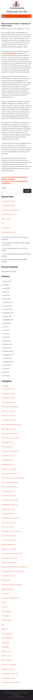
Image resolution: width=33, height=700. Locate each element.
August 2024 (7, 365)
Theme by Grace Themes (16, 697)
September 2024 (8, 362)
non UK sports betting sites (10, 407)
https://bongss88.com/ (9, 544)
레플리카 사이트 (6, 651)
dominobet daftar (7, 460)
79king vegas (6, 616)
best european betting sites (10, 433)
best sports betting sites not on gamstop (14, 567)
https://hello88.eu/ (7, 638)
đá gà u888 (5, 647)
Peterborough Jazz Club (16, 11)
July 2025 (6, 327)
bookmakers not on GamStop (11, 531)
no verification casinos (9, 420)
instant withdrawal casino (10, 500)
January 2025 (7, 348)
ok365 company (7, 620)
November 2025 (8, 313)
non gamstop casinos (8, 201)
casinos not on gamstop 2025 (11, 598)
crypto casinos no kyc (8, 522)
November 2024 (8, 355)
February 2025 (7, 344)
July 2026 (6, 285)
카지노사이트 (6, 642)
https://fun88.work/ (8, 589)
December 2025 (8, 309)
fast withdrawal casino (9, 232)
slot (3, 223)
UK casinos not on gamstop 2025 (12, 584)
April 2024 (6, 376)
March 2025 (7, 341)
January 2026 (7, 306)
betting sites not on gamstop (11, 210)
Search (4, 188)
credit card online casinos (10, 487)
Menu (3, 16)
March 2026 (7, 299)
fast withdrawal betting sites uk (12, 424)
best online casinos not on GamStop (13, 478)
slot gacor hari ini (7, 633)
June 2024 (6, 369)
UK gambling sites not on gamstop (12, 571)
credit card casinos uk (8, 416)
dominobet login (7, 447)
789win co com (6, 656)
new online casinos (7, 442)
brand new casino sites (9, 496)
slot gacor (5, 607)
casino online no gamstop (10, 482)
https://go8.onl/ (6, 611)
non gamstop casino (8, 389)
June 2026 (6, 288)
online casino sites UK (8, 411)
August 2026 (7, 281)
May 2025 (6, 334)
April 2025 (6, 337)
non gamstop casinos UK (9, 504)
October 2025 (7, 316)
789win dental (6, 580)
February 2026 (7, 302)
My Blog (5, 386)
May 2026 (6, 292)
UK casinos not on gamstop (10, 438)
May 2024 (6, 372)
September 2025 (8, 320)
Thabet (4, 602)
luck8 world (5, 593)
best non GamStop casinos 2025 (12, 553)
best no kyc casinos (8, 527)
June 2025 (6, 330)
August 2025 (7, 323)
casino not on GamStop (9, 549)
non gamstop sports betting (10, 682)
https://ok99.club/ (7, 660)
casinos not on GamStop (9, 562)
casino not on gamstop (9, 536)
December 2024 (8, 351)
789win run (5, 629)
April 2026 (6, 295)
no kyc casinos (6, 219)
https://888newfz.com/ (9, 429)
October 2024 (7, 358)
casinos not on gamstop (9, 469)
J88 (3, 625)
